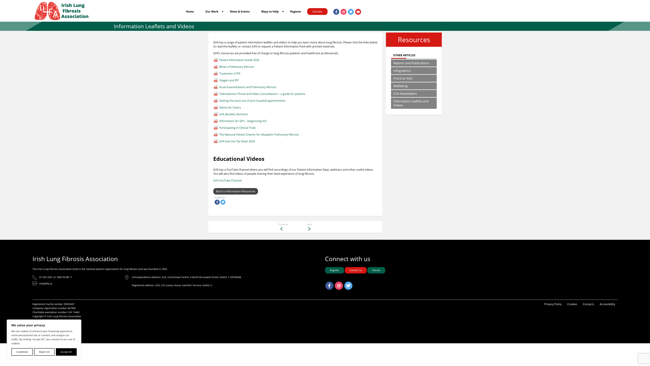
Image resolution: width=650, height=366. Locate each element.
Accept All (66, 351)
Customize (22, 351)
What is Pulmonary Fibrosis (236, 67)
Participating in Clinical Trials (237, 128)
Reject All (44, 351)
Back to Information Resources (235, 191)
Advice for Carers (230, 107)
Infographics (402, 71)
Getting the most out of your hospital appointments (252, 101)
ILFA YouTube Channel (227, 180)
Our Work (211, 11)
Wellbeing (400, 86)
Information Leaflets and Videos (410, 103)
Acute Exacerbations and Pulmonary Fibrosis (247, 87)
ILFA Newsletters (405, 94)
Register (295, 11)
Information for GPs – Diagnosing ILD (242, 121)
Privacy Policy (553, 304)
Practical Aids (403, 78)
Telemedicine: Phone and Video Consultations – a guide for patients (262, 94)
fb (334, 11)
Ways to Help (270, 11)
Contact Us (356, 270)
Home (190, 11)
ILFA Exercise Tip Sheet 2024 (237, 141)
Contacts (588, 304)
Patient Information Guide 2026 (239, 60)
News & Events (240, 11)
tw (348, 11)
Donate (317, 11)
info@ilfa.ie (45, 283)
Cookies (572, 304)
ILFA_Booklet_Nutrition (233, 114)
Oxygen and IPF (229, 80)
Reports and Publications (411, 63)
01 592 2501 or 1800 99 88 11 (55, 277)
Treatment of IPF (229, 73)
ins (341, 11)
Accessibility (607, 304)
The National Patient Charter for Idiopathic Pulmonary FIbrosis (259, 134)
